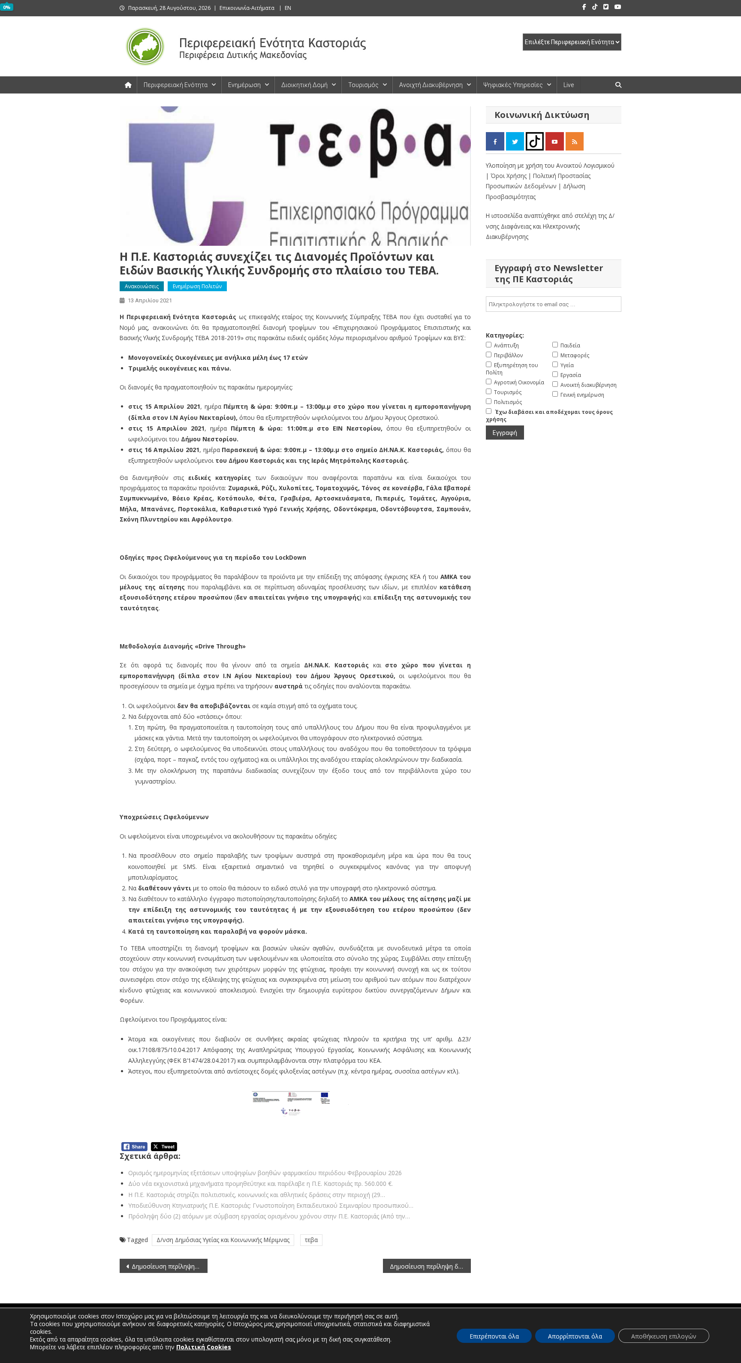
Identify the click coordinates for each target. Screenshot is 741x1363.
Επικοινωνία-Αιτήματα (247, 8)
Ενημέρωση (244, 84)
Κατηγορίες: (505, 335)
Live (568, 84)
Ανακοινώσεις (142, 286)
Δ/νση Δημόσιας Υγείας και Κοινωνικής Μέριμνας (223, 1240)
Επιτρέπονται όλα (494, 1336)
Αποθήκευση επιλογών (663, 1336)
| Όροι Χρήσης (507, 176)
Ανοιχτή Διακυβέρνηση (431, 84)
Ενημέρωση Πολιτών (197, 286)
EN (288, 8)
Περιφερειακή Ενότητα (176, 84)
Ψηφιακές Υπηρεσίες (513, 84)
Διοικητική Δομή (304, 84)
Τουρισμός (363, 84)
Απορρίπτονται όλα (575, 1336)
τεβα (311, 1240)
